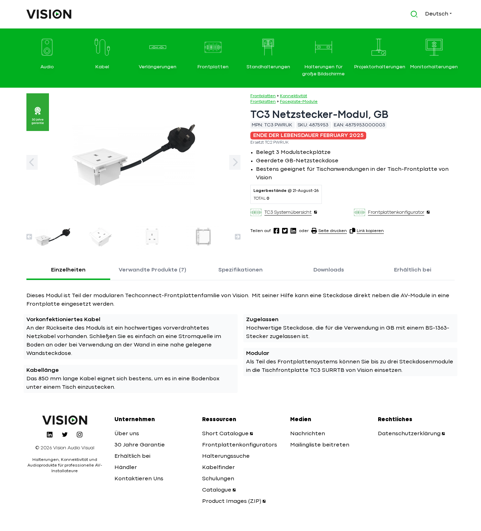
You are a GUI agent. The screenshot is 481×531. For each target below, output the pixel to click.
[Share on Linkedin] (293, 230)
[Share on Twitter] (285, 230)
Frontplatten (263, 96)
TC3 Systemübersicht (288, 212)
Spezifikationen (240, 270)
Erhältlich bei (412, 270)
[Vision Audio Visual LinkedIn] (49, 434)
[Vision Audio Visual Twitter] (65, 434)
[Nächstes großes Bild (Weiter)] (235, 162)
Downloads (328, 270)
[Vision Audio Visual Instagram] (79, 434)
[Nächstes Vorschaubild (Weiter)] (238, 236)
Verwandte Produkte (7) (152, 270)
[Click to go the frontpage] (48, 14)
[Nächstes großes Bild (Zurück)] (32, 162)
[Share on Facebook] (276, 230)
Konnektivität (293, 96)
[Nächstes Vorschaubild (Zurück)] (29, 236)
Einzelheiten (68, 270)
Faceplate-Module (299, 102)
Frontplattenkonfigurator (396, 212)
